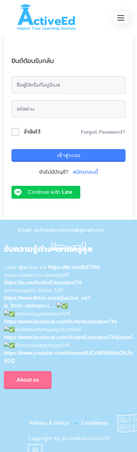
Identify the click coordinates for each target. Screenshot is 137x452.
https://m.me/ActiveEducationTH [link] (43, 282)
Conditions (94, 423)
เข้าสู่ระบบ (68, 155)
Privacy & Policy (49, 423)
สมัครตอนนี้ (85, 172)
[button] (120, 17)
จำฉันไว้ (32, 132)
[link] (60, 321)
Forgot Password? (103, 132)
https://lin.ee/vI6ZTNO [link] (74, 267)
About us (28, 380)
